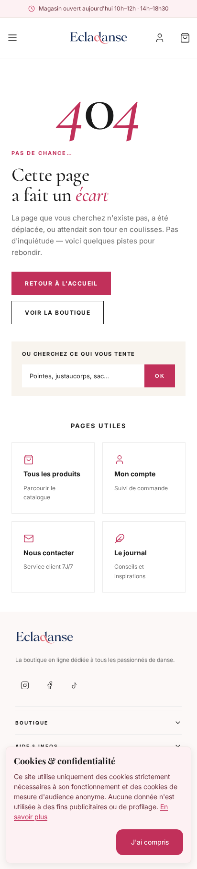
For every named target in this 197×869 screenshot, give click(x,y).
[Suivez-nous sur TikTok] (74, 685)
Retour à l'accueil (61, 283)
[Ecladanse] (98, 37)
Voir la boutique (57, 312)
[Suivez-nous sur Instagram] (24, 685)
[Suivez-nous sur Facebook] (49, 685)
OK (159, 376)
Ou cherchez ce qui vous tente (78, 354)
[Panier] (185, 38)
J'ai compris (150, 842)
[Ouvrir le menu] (12, 37)
